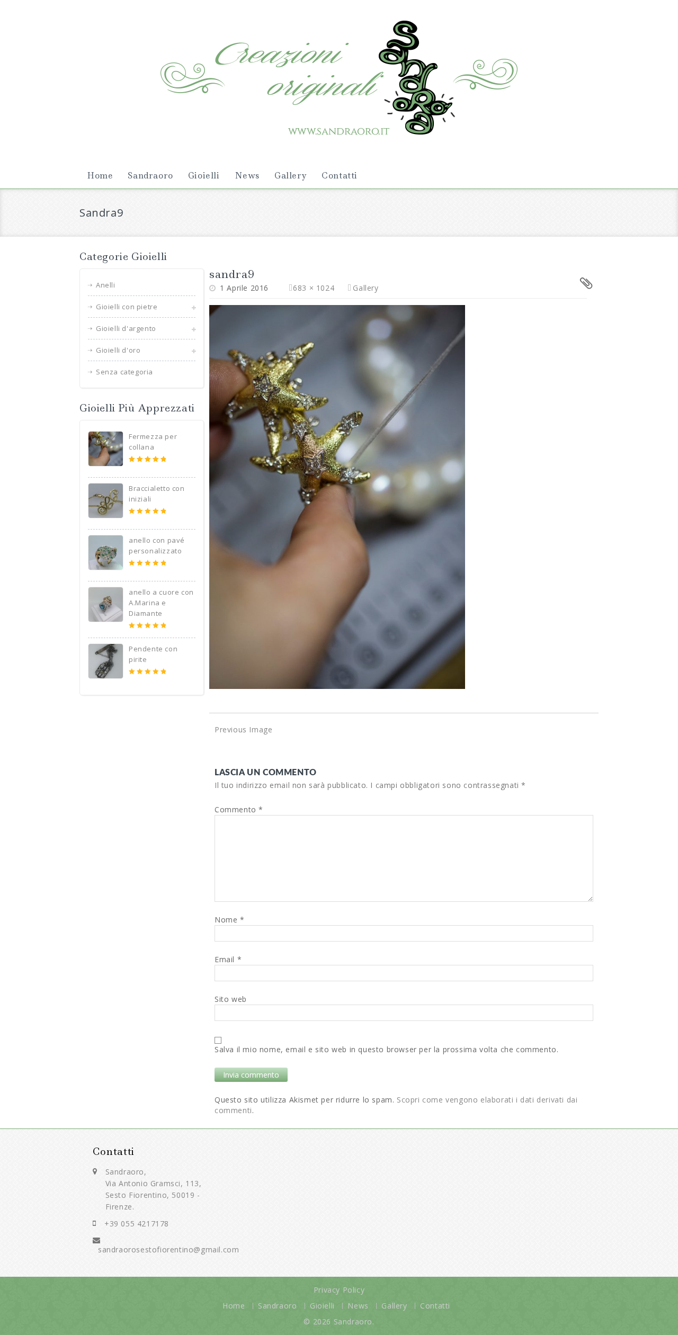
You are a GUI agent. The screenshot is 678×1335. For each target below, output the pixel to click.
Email (228, 959)
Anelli (105, 285)
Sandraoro (150, 175)
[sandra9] (337, 496)
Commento (239, 809)
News (247, 175)
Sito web (231, 999)
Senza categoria (124, 372)
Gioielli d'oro (118, 350)
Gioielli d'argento (126, 328)
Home (100, 175)
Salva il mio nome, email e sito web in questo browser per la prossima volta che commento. (386, 1049)
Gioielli (204, 175)
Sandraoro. (354, 1321)
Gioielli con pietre (126, 306)
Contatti (340, 175)
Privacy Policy (339, 1290)
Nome (230, 920)
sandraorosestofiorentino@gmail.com (168, 1249)
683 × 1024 (313, 288)
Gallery (290, 175)
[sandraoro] (339, 74)
